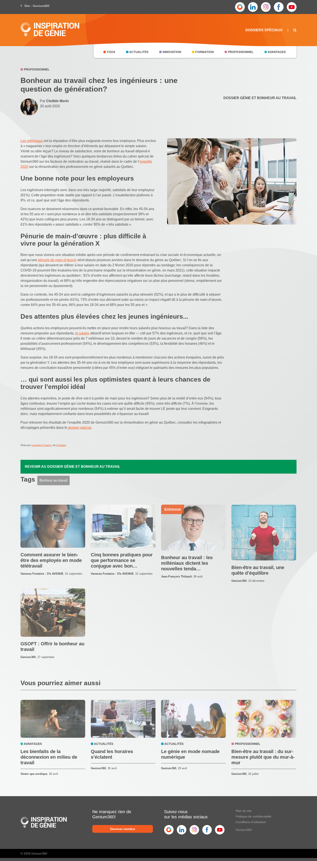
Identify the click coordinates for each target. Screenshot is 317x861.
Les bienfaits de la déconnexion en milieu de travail (48, 757)
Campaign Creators (41, 445)
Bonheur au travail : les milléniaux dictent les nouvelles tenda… (187, 563)
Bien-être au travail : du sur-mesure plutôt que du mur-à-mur (263, 757)
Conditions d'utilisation (251, 822)
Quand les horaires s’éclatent (112, 754)
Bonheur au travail (53, 480)
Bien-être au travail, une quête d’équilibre (257, 570)
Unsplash (61, 445)
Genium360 (244, 829)
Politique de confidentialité (253, 816)
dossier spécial (79, 427)
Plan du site (244, 811)
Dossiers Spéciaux (263, 30)
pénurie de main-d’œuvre (57, 260)
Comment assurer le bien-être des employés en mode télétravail (51, 560)
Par (54, 101)
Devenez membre (122, 829)
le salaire (82, 333)
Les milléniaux (31, 141)
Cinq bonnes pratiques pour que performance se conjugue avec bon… (122, 560)
